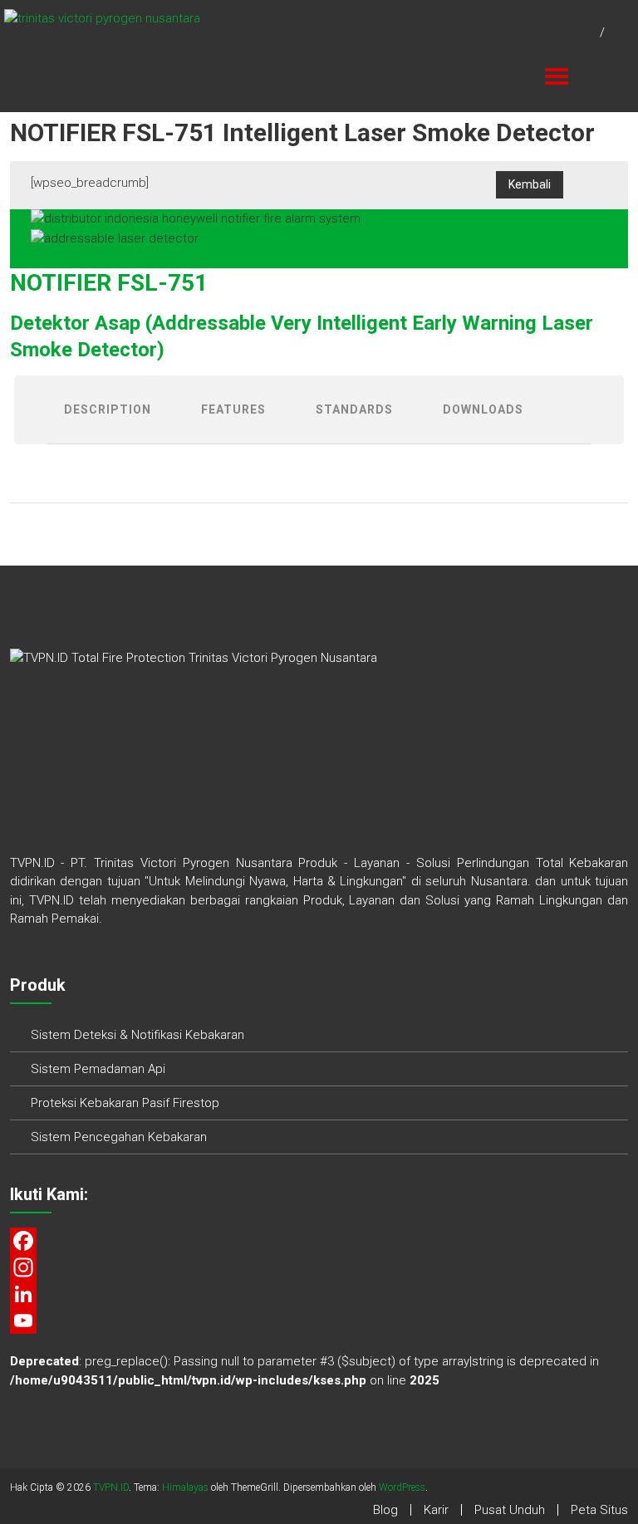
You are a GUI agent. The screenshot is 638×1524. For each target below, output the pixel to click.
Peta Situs (599, 1509)
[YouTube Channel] (319, 1320)
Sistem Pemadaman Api (98, 1068)
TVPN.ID (111, 1487)
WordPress (402, 1487)
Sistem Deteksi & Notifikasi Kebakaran (137, 1034)
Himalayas (185, 1487)
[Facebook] (319, 1241)
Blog (385, 1509)
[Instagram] (319, 1267)
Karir (436, 1509)
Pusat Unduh (509, 1509)
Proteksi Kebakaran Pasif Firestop (125, 1102)
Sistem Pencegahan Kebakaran (119, 1137)
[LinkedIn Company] (319, 1294)
